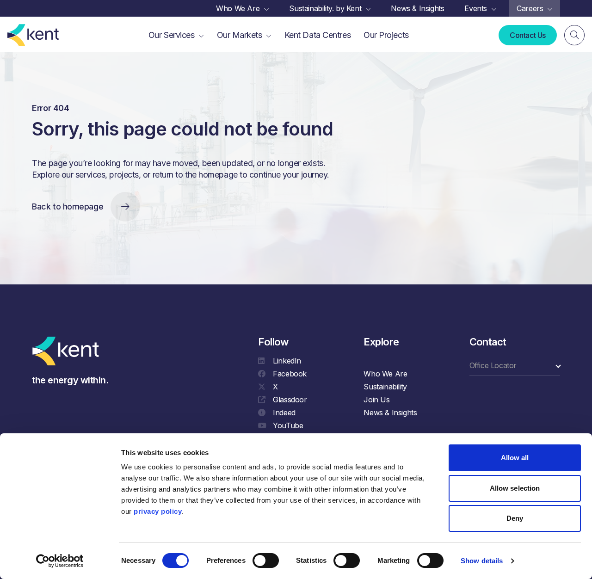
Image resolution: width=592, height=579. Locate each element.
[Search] (574, 35)
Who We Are (385, 373)
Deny (514, 518)
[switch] (266, 560)
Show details (482, 561)
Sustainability (385, 386)
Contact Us (528, 35)
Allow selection (515, 488)
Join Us (376, 399)
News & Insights (390, 412)
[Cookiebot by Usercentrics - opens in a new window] (59, 561)
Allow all (515, 458)
